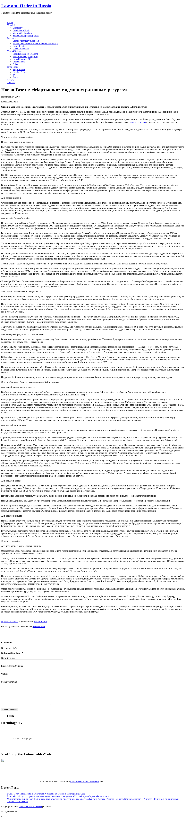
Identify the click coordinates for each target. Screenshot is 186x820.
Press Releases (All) (22, 59)
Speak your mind (9, 682)
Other (15, 64)
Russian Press (19, 72)
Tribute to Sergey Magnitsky (26, 35)
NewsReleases (14, 51)
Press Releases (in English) (25, 56)
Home (10, 22)
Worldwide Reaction (22, 33)
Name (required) (8, 658)
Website (4, 674)
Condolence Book (21, 30)
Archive (10, 80)
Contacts (11, 82)
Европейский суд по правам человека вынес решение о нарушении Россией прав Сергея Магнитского (58, 796)
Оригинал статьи (9, 621)
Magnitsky (12, 25)
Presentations (19, 61)
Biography (18, 28)
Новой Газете (40, 621)
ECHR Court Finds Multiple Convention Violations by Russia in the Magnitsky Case (46, 793)
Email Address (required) (12, 666)
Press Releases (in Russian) (25, 54)
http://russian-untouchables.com (84, 781)
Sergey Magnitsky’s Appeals (26, 41)
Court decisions (20, 46)
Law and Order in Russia (26, 5)
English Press (19, 69)
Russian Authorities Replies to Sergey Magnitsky (35, 43)
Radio (15, 77)
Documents (12, 38)
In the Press (12, 67)
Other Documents (21, 48)
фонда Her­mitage (138, 122)
